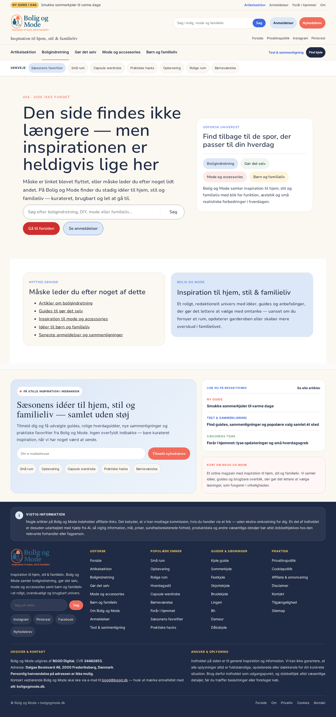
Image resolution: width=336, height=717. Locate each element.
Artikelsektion (254, 5)
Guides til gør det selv (61, 311)
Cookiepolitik (282, 569)
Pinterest (318, 38)
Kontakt (278, 594)
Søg (259, 23)
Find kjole (315, 52)
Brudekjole (219, 594)
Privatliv (287, 703)
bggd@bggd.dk (115, 680)
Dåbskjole (219, 627)
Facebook (65, 619)
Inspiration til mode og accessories (73, 319)
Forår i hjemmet (304, 5)
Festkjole (218, 577)
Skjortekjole (220, 585)
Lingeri (216, 602)
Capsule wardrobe (107, 68)
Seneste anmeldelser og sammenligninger (81, 335)
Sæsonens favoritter (47, 68)
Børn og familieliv (161, 52)
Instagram (300, 38)
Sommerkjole (221, 569)
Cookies (303, 703)
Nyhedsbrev (312, 23)
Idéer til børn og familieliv (64, 327)
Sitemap (278, 611)
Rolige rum (198, 68)
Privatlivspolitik (278, 38)
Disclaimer (280, 585)
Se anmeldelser (83, 228)
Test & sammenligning (286, 52)
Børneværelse (225, 68)
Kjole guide (220, 560)
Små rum (78, 68)
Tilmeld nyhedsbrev (169, 454)
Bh (213, 611)
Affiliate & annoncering (290, 577)
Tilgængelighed (284, 602)
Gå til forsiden (41, 228)
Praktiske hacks (142, 68)
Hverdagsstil (161, 585)
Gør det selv (85, 52)
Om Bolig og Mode (105, 611)
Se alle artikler (308, 388)
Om (322, 5)
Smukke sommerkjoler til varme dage (71, 5)
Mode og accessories (121, 52)
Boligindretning (55, 52)
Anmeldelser (279, 5)
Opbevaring (172, 68)
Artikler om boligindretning (65, 303)
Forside (257, 38)
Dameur (217, 619)
